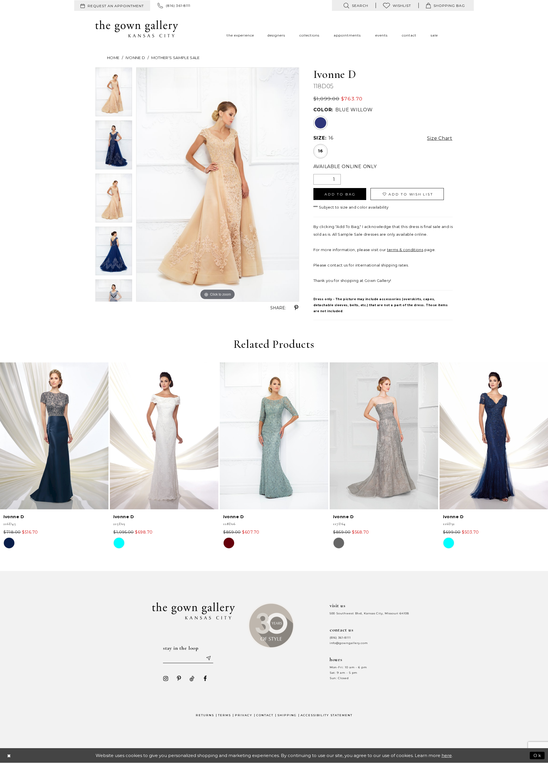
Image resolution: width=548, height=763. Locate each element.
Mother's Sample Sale (175, 57)
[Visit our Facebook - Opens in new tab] (205, 678)
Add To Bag (340, 194)
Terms (224, 715)
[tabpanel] (113, 93)
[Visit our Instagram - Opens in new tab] (166, 678)
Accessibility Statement (326, 715)
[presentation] (54, 435)
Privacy (243, 715)
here (447, 755)
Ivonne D (135, 57)
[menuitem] (112, 5)
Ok (537, 755)
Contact (264, 715)
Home (113, 57)
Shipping (287, 715)
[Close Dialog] (9, 755)
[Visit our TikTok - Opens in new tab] (192, 678)
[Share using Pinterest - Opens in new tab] (296, 308)
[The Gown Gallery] (136, 28)
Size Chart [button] (439, 138)
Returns (205, 715)
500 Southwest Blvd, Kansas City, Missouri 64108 (369, 613)
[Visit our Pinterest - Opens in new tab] (179, 678)
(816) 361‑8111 (340, 637)
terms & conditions (405, 249)
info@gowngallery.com (349, 643)
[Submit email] (208, 658)
